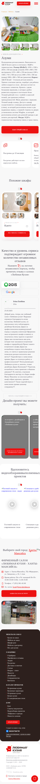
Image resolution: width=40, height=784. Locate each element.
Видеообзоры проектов (16, 711)
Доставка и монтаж (14, 666)
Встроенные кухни (14, 688)
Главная (4, 11)
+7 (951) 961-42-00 (19, 583)
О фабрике (11, 655)
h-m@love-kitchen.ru (21, 587)
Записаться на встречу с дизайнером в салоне (15, 451)
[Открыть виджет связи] (34, 778)
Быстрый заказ (20, 130)
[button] (36, 29)
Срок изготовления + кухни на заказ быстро (18, 735)
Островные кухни (14, 693)
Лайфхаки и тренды (14, 713)
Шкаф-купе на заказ (11, 222)
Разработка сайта (18, 772)
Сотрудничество (13, 678)
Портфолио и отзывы (15, 658)
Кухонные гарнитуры (15, 691)
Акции (10, 661)
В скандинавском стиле (16, 698)
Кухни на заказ (13, 638)
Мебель (10, 11)
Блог (9, 706)
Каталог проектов (14, 685)
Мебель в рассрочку (15, 645)
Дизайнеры (11, 675)
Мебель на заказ (13, 640)
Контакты (11, 681)
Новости (10, 673)
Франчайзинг (24, 3)
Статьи (10, 668)
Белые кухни (12, 696)
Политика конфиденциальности (16, 760)
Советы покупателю (15, 709)
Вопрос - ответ (13, 670)
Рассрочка (11, 663)
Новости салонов (13, 716)
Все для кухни (12, 648)
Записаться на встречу (19, 593)
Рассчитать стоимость (17, 233)
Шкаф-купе (11, 643)
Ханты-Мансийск (14, 778)
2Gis (15, 304)
